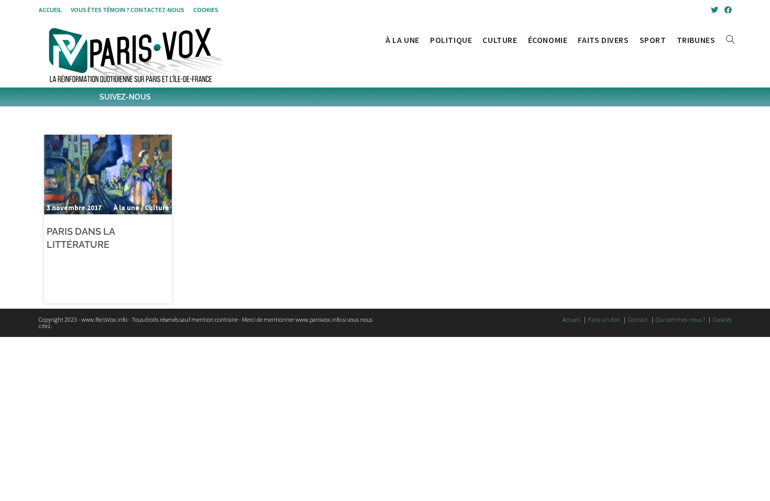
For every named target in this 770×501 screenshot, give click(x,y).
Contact (638, 319)
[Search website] (730, 39)
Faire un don (604, 319)
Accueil (50, 10)
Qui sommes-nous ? (680, 319)
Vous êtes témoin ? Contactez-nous (127, 10)
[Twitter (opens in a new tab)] (714, 10)
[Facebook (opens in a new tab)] (726, 10)
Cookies (205, 10)
